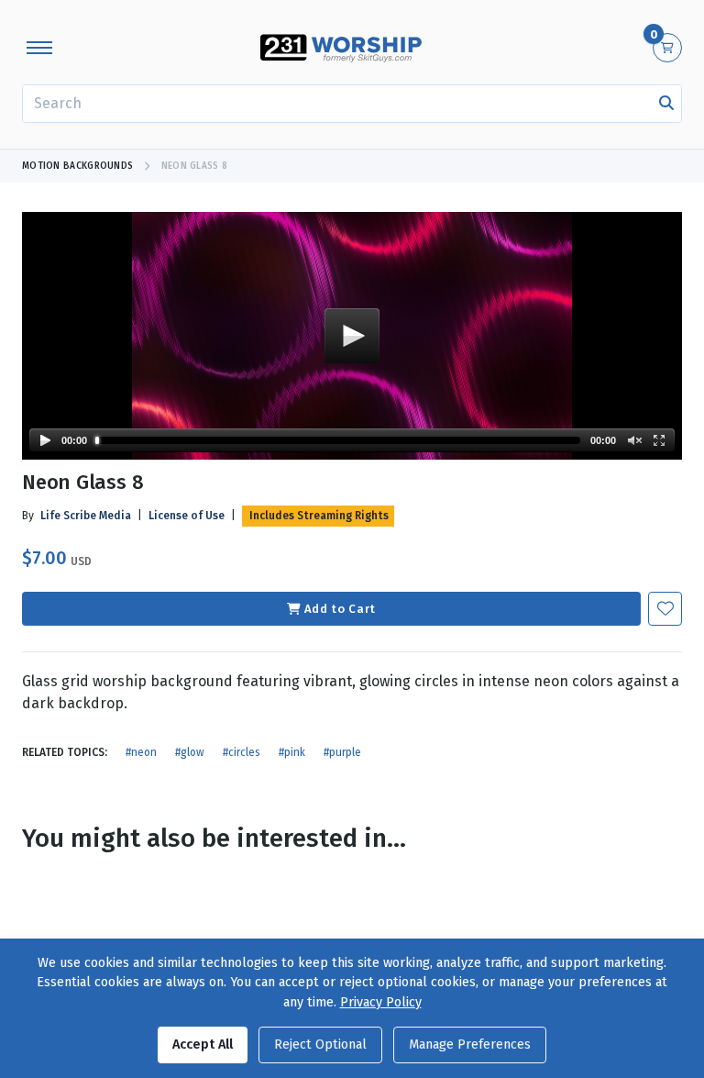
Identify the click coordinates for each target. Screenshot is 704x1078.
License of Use (186, 515)
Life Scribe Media (85, 515)
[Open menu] (39, 48)
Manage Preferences (470, 1044)
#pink (292, 752)
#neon (141, 752)
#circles (241, 752)
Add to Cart (340, 609)
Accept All (202, 1044)
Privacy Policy (381, 1002)
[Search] (666, 103)
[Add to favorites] (665, 609)
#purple (342, 752)
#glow (189, 752)
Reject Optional (320, 1044)
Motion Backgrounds (77, 166)
